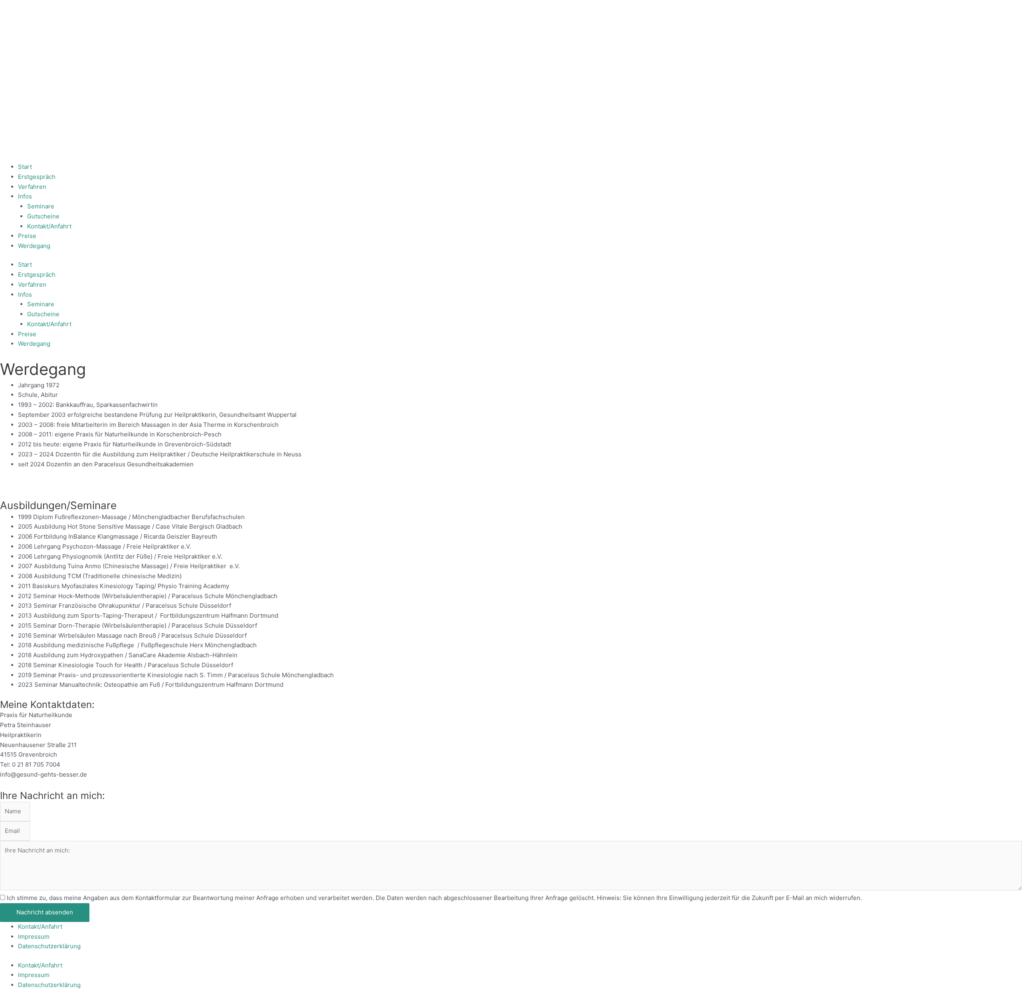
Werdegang (34, 246)
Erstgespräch (36, 176)
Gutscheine (43, 216)
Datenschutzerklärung (49, 946)
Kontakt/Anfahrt (49, 226)
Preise (27, 236)
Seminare (40, 206)
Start (25, 166)
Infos (25, 196)
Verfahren (32, 186)
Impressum (34, 936)
